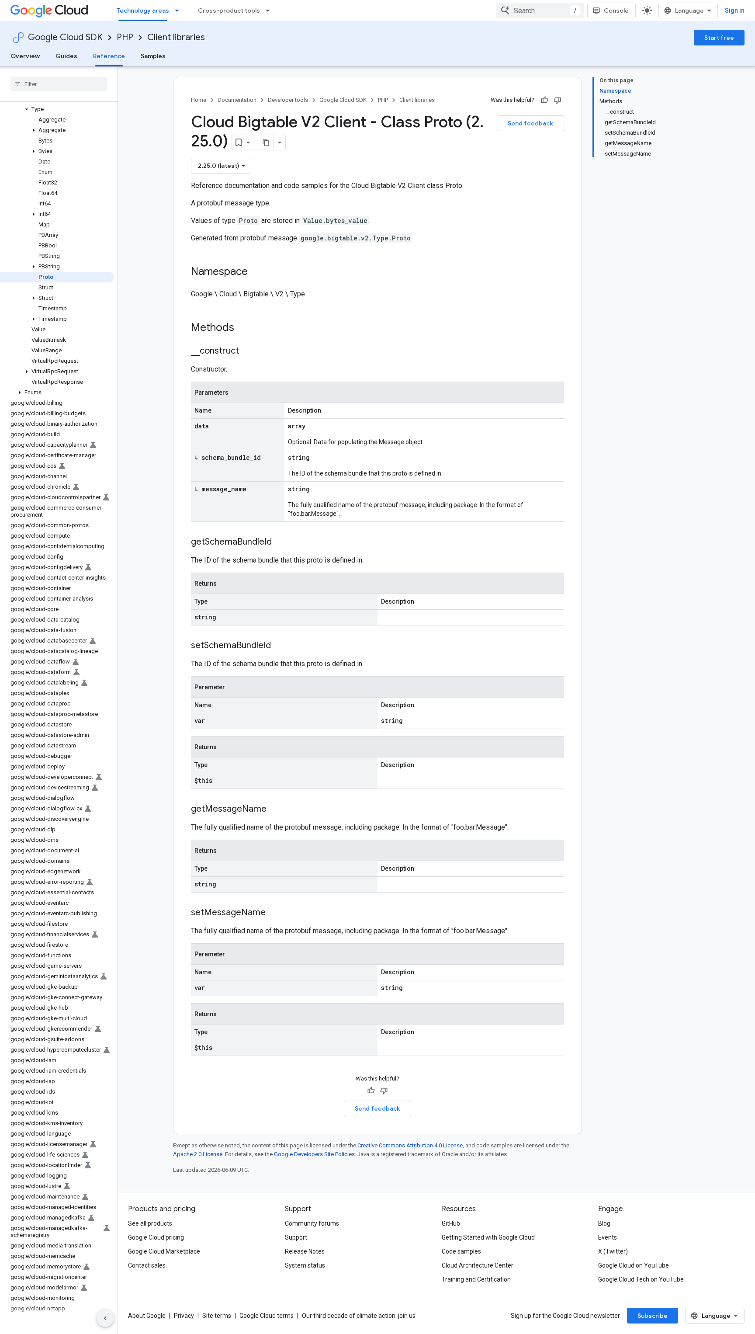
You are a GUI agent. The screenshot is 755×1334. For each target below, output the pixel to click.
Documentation (237, 100)
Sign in (735, 10)
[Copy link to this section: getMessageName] (275, 809)
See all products (150, 1223)
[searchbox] (58, 84)
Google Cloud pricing (156, 1237)
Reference (109, 56)
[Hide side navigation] (105, 1318)
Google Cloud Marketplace (164, 1251)
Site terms (216, 1315)
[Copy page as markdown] (266, 142)
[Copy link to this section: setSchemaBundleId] (279, 646)
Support (296, 1237)
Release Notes (305, 1251)
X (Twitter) (613, 1251)
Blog (604, 1223)
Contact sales (147, 1265)
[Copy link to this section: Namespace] (256, 272)
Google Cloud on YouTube (633, 1265)
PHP (125, 37)
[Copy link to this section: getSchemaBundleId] (280, 542)
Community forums (312, 1223)
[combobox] (540, 10)
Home (198, 100)
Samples (153, 56)
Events (607, 1237)
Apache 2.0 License (197, 1154)
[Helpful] (544, 100)
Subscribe (652, 1316)
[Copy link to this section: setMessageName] (274, 913)
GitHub (451, 1223)
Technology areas (143, 10)
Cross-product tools (229, 10)
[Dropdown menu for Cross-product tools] (270, 10)
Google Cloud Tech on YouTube (641, 1279)
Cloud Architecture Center (477, 1265)
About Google (147, 1315)
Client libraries (176, 37)
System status (305, 1265)
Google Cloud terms (266, 1315)
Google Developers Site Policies (314, 1154)
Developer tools (288, 100)
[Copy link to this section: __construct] (247, 351)
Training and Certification (476, 1279)
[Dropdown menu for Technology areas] (179, 10)
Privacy (184, 1315)
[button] (57, 109)
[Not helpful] (557, 100)
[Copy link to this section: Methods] (245, 328)
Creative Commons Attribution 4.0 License (410, 1145)
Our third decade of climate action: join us (359, 1315)
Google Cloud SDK (65, 37)
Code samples (461, 1251)
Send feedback (530, 123)
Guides (66, 56)
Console (616, 10)
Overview (25, 56)
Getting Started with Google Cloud (488, 1237)
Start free (719, 38)
